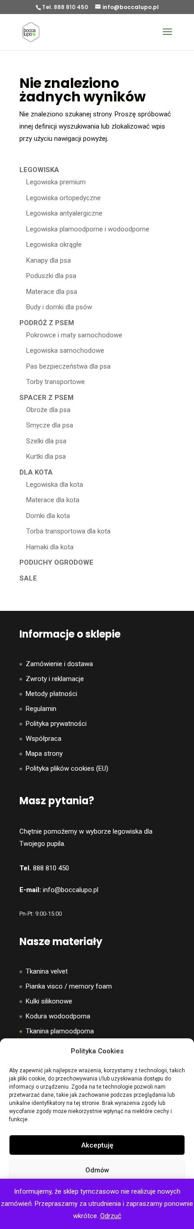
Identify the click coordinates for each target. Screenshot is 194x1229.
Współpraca (43, 739)
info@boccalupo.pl (70, 890)
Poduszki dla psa (51, 276)
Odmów (97, 1170)
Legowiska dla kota (54, 484)
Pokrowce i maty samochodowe (74, 335)
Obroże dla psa (48, 410)
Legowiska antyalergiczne (64, 213)
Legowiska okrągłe (54, 244)
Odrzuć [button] (110, 1216)
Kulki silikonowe (49, 1001)
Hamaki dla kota (50, 547)
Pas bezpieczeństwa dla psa (68, 366)
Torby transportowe (55, 382)
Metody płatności (51, 694)
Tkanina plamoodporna (60, 1031)
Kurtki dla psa (46, 456)
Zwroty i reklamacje (55, 679)
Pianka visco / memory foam (69, 986)
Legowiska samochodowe (65, 350)
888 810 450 (51, 868)
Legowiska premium (56, 182)
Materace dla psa (51, 292)
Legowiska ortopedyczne (63, 198)
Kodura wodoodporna (58, 1016)
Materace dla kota (52, 500)
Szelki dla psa (46, 441)
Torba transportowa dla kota (68, 531)
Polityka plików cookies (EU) (67, 768)
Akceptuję (97, 1145)
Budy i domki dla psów (59, 307)
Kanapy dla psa (48, 260)
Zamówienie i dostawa (59, 664)
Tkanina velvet (47, 971)
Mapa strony (44, 753)
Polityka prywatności (56, 724)
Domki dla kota (48, 516)
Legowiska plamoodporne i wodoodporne (87, 229)
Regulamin (41, 709)
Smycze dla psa (49, 425)
